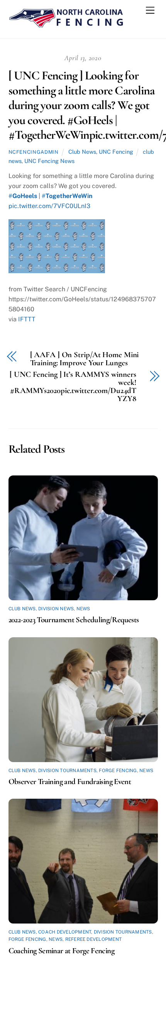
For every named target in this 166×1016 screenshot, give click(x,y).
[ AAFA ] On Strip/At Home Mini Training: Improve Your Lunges (84, 359)
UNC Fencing (116, 151)
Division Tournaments (67, 770)
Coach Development (64, 932)
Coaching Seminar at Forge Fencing (61, 951)
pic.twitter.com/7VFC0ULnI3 (49, 206)
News (83, 608)
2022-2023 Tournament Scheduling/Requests (73, 620)
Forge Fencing (118, 770)
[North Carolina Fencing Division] (66, 24)
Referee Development (93, 939)
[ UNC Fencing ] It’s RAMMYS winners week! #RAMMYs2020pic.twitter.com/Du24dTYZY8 (73, 387)
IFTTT (27, 319)
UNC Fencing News (49, 161)
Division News (56, 608)
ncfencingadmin (33, 152)
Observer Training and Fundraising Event (69, 781)
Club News (82, 151)
